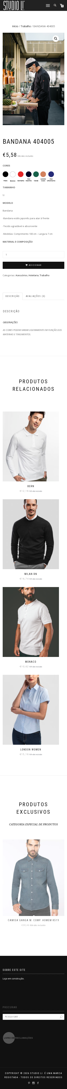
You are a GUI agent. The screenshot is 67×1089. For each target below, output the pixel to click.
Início (15, 26)
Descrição (13, 296)
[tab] (13, 296)
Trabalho (26, 26)
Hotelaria (34, 275)
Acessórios (22, 275)
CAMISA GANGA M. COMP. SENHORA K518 (33, 920)
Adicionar (35, 265)
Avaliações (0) (35, 296)
